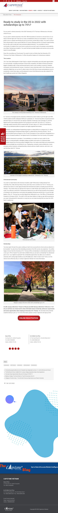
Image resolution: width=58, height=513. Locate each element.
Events (30, 10)
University (20, 365)
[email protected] (10, 498)
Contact (40, 10)
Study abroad (26, 365)
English (19, 1)
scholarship (33, 365)
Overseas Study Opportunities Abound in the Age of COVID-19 (18, 374)
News (35, 10)
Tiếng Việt (24, 1)
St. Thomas (13, 365)
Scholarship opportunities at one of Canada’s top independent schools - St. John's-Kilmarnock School (28, 370)
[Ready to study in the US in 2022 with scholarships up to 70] (29, 93)
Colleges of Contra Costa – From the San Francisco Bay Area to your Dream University (24, 378)
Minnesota (6, 365)
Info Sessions (17, 14)
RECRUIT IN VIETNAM (48, 10)
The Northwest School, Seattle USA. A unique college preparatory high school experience (24, 372)
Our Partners (23, 10)
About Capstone (14, 10)
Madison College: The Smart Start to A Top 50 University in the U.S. (19, 376)
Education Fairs (7, 14)
